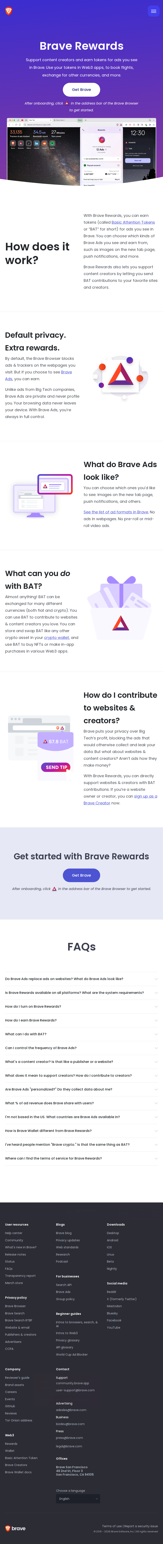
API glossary (64, 1347)
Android (112, 1240)
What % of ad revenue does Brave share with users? (49, 1103)
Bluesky (112, 1313)
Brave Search (15, 1313)
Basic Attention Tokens (133, 222)
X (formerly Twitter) (122, 1299)
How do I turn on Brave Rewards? (33, 1006)
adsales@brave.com (74, 1409)
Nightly (112, 1269)
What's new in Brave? (21, 1247)
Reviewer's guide (17, 1378)
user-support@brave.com (75, 1390)
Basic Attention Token (21, 1458)
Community (14, 1240)
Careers (11, 1392)
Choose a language (70, 1491)
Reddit (111, 1292)
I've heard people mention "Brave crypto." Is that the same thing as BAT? (67, 1144)
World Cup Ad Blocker (72, 1354)
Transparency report (20, 1276)
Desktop (113, 1233)
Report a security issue (141, 1526)
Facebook (114, 1320)
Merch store (14, 1283)
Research (63, 1254)
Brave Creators (16, 1465)
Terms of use (112, 1526)
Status (10, 1261)
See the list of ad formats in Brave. (116, 512)
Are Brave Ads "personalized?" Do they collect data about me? (58, 1089)
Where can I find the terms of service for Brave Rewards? (53, 1158)
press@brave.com (69, 1438)
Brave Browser (15, 1306)
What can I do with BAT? (25, 1034)
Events (10, 1399)
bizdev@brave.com (70, 1424)
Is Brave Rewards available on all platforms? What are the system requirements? (74, 992)
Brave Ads (63, 1292)
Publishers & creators (20, 1334)
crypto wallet (56, 637)
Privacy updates (68, 1240)
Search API (64, 1285)
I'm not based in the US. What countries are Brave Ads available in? (62, 1117)
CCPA (9, 1349)
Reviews (11, 1413)
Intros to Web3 (67, 1333)
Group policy (65, 1299)
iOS (109, 1247)
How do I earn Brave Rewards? (31, 1020)
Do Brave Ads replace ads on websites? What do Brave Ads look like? (64, 978)
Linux (110, 1254)
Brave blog (64, 1233)
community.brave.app (72, 1383)
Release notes (15, 1254)
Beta (110, 1261)
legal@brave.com (69, 1446)
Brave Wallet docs (18, 1472)
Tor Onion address (18, 1420)
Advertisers (13, 1342)
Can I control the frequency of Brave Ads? (41, 1047)
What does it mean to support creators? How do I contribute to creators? (68, 1075)
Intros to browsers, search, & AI (77, 1324)
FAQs (9, 1269)
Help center (13, 1233)
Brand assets (14, 1385)
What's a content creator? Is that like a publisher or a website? (59, 1061)
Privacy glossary (68, 1340)
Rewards (11, 1444)
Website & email (17, 1327)
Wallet (9, 1451)
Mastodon (114, 1306)
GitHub (10, 1406)
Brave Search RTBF (18, 1320)
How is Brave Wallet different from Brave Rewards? (48, 1130)
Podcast (62, 1261)
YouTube (113, 1327)
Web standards (67, 1247)
